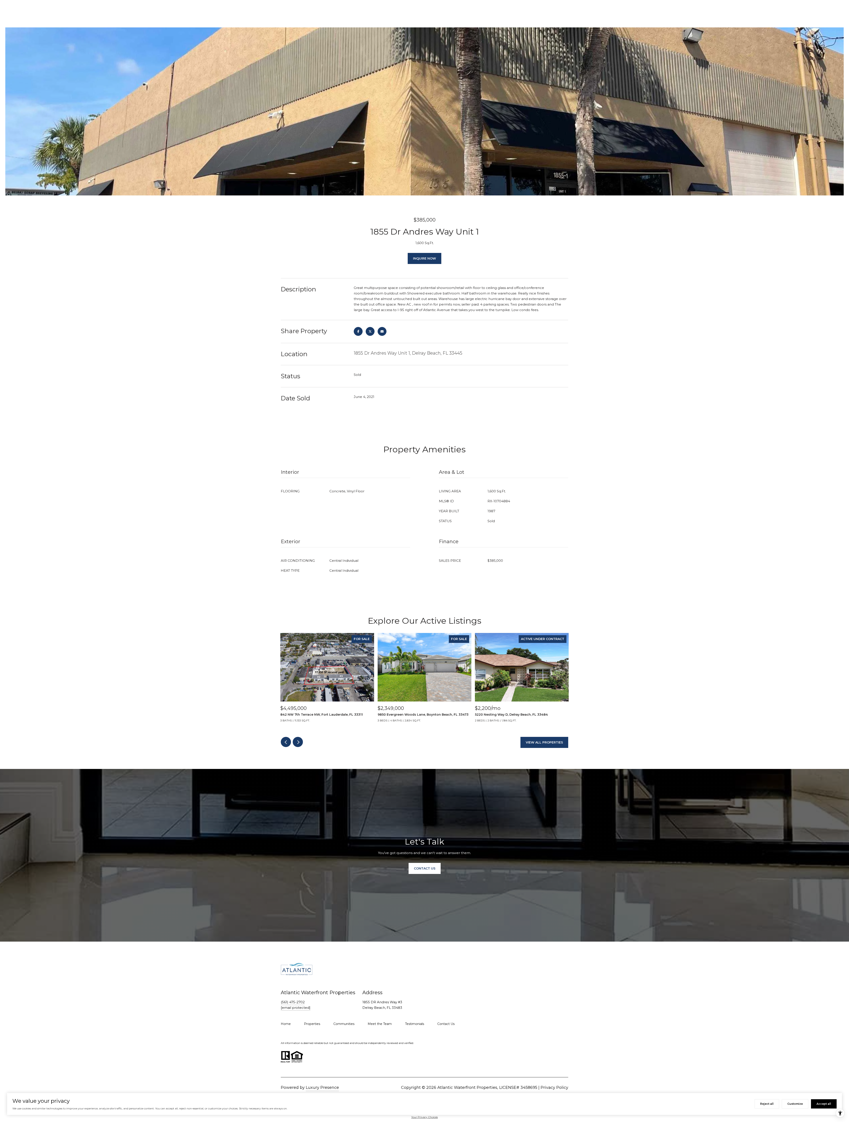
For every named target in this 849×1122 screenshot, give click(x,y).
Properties (312, 1024)
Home (286, 1024)
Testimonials (414, 1024)
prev (286, 742)
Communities (343, 1024)
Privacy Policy (554, 1087)
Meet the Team (380, 1024)
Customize (795, 1103)
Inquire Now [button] (424, 258)
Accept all (823, 1103)
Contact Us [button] (424, 868)
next (298, 742)
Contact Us (446, 1024)
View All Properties (544, 742)
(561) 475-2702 (293, 1002)
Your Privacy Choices (424, 1117)
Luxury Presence (322, 1087)
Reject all (767, 1103)
